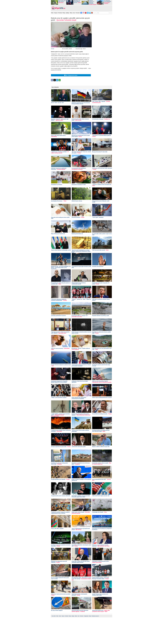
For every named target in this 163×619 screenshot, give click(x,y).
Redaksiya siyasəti (95, 616)
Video (57, 616)
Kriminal (60, 12)
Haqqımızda (86, 616)
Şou (74, 12)
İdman (71, 12)
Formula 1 (78, 12)
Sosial (52, 48)
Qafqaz (67, 12)
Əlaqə (90, 616)
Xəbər (52, 12)
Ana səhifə (54, 616)
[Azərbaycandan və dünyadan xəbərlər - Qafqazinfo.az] (58, 8)
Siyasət (55, 12)
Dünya (64, 12)
